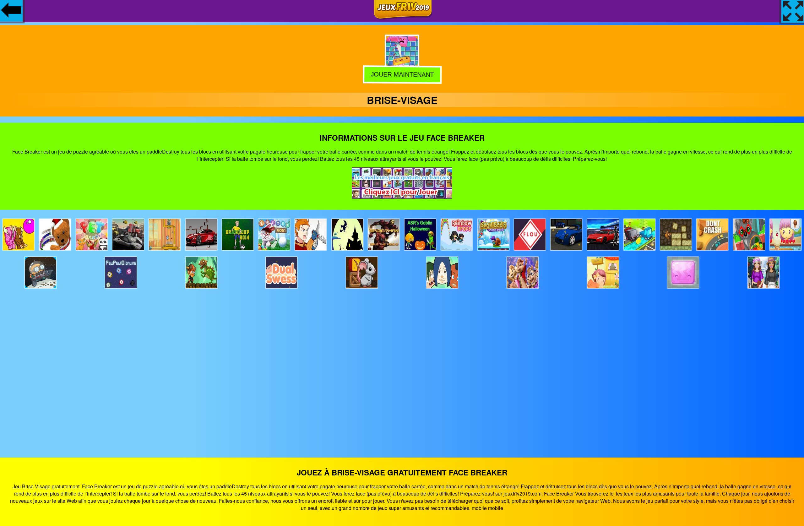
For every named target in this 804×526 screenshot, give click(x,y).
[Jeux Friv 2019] (403, 17)
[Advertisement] (402, 367)
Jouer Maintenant (401, 74)
